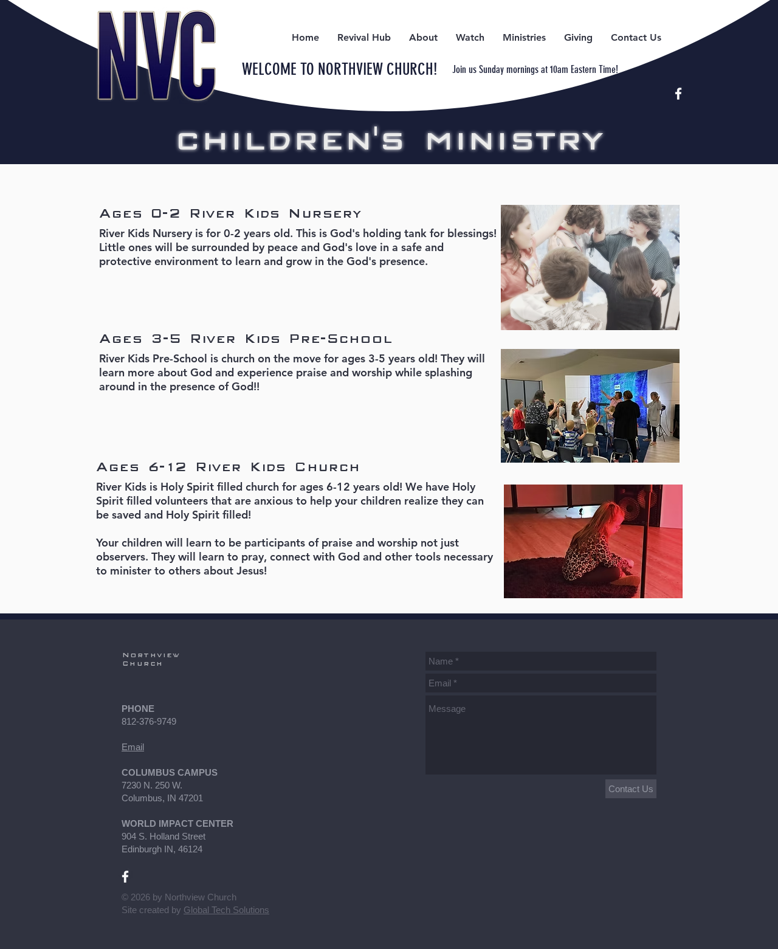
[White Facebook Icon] (678, 94)
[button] (364, 38)
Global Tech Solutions (226, 910)
